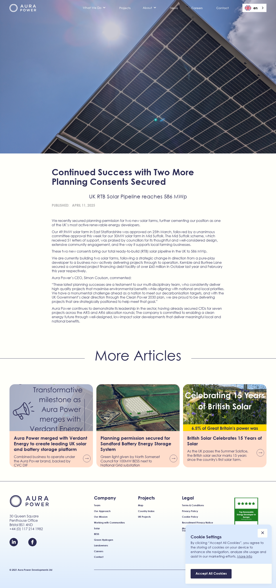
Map (140, 505)
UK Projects (144, 517)
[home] (22, 8)
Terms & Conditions (193, 505)
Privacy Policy (190, 511)
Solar (97, 528)
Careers (196, 7)
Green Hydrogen (103, 540)
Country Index (146, 511)
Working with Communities (109, 523)
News (174, 7)
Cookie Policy (190, 517)
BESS (96, 534)
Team (97, 505)
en (255, 8)
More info (244, 556)
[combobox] (254, 8)
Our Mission (101, 517)
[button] (94, 7)
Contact (222, 7)
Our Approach (102, 511)
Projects (124, 7)
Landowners (101, 545)
